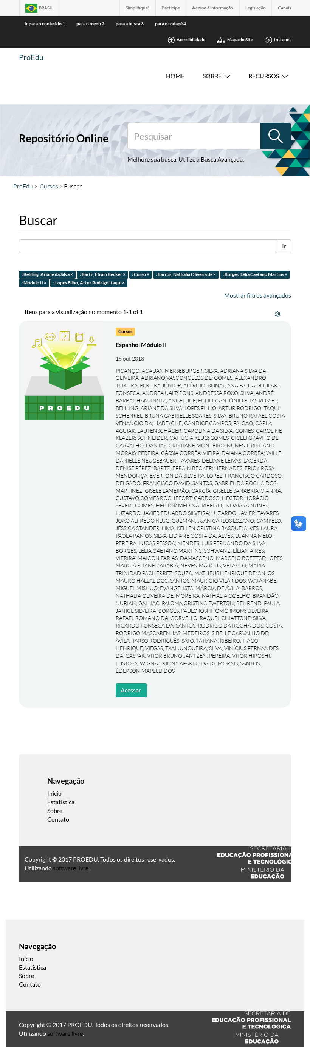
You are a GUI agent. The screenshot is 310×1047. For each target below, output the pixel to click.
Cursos (49, 186)
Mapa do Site (240, 39)
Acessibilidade (191, 39)
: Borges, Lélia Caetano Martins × (255, 274)
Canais (284, 8)
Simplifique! (137, 8)
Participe (170, 8)
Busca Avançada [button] (222, 159)
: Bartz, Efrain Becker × (103, 274)
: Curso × (140, 274)
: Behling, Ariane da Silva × (47, 274)
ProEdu (31, 57)
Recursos (263, 75)
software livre (70, 867)
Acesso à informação (212, 8)
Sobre (212, 75)
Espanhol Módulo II (141, 344)
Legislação (255, 8)
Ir (284, 246)
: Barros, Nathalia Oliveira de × (186, 274)
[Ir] (275, 136)
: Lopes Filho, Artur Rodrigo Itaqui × (89, 283)
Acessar (131, 690)
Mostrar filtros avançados (257, 295)
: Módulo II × (34, 283)
